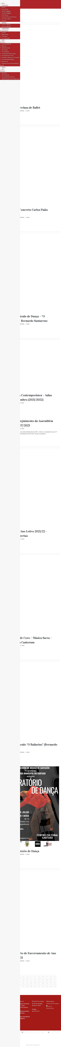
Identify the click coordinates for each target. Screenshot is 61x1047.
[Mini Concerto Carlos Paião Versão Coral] (30, 165)
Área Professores (5, 75)
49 (31, 986)
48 (27, 986)
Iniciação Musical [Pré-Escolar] (8, 53)
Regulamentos (5, 34)
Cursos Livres (5, 61)
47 (23, 986)
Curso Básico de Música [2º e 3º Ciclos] (10, 57)
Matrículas (4, 46)
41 (54, 983)
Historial (3, 7)
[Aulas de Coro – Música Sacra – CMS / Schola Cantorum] (30, 593)
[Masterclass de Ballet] (30, 63)
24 (43, 979)
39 (47, 983)
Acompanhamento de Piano (8, 77)
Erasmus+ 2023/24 (6, 24)
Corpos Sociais (5, 9)
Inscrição (4, 32)
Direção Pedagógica (6, 11)
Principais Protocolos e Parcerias (9, 17)
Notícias (22, 110)
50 (35, 986)
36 (35, 983)
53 (47, 986)
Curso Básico (5, 36)
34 (27, 983)
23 (39, 979)
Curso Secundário (6, 38)
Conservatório (5, 5)
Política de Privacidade (52, 1003)
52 (43, 986)
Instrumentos (5, 50)
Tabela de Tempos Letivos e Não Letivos (10, 79)
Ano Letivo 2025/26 (6, 44)
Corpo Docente (5, 15)
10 (43, 976)
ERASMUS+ (4, 22)
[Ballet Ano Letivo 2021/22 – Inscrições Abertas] (30, 487)
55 (54, 986)
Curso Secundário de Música (8, 59)
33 (23, 983)
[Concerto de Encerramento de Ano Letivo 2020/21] (30, 908)
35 (31, 983)
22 (35, 979)
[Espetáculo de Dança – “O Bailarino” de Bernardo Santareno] (30, 272)
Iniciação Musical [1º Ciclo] (7, 55)
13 (54, 976)
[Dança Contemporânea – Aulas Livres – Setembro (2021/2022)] (30, 364)
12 (50, 976)
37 (39, 983)
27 (54, 979)
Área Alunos (4, 73)
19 (23, 979)
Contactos (4, 21)
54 (51, 986)
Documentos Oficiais (6, 19)
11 (46, 976)
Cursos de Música (5, 51)
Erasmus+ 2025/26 (6, 26)
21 (31, 979)
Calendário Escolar (6, 48)
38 (43, 983)
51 (39, 986)
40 (51, 983)
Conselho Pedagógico (6, 13)
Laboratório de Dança (25, 851)
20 (27, 979)
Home (3, 3)
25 (47, 979)
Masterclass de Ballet (26, 107)
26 (51, 979)
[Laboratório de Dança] (30, 806)
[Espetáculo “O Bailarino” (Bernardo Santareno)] (30, 700)
